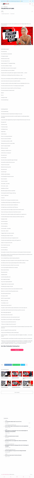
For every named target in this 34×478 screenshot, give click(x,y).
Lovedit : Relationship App (5, 474)
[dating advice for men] (12, 439)
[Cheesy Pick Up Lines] (6, 383)
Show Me (17, 350)
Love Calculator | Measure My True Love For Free (13, 421)
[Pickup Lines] (12, 444)
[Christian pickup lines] (6, 374)
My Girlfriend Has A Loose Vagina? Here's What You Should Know (16, 440)
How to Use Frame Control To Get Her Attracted (13, 455)
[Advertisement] (17, 18)
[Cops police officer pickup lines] (28, 374)
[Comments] (29, 427)
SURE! (30, 1)
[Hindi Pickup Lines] (8, 444)
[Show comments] (29, 476)
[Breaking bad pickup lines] (17, 383)
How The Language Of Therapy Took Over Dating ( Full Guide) (15, 450)
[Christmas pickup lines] (28, 383)
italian (21, 23)
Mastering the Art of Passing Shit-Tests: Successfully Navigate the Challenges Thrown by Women (16, 431)
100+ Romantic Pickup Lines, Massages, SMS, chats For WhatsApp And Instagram (17, 446)
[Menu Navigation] (1, 3)
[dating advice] (7, 439)
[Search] (32, 3)
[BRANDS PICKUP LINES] (17, 374)
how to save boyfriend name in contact (12, 436)
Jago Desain (20, 474)
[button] (30, 3)
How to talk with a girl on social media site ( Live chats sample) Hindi (16, 426)
